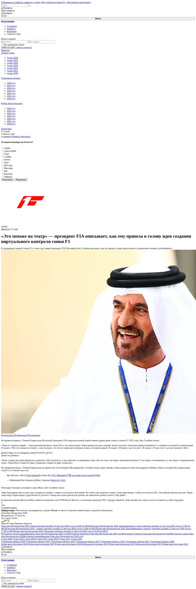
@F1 (53, 475)
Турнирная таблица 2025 (38, 541)
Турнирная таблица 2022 (112, 541)
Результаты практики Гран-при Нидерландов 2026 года (95, 534)
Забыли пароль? (24, 47)
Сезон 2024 (29, 539)
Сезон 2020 (76, 539)
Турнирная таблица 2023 (88, 541)
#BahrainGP (62, 475)
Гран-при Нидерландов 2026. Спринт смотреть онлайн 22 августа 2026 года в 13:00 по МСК (51, 528)
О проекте (12, 26)
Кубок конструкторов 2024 (68, 544)
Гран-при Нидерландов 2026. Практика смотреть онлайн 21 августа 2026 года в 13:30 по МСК (61, 531)
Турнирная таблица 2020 (162, 541)
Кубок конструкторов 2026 (14, 544)
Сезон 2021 (64, 539)
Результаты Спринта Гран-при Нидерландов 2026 (146, 534)
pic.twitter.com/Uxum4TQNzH (86, 475)
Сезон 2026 (6, 539)
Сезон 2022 (53, 539)
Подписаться (7, 435)
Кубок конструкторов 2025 (41, 544)
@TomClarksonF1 (32, 475)
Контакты (12, 31)
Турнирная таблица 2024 (63, 541)
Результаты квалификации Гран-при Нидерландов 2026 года (53, 536)
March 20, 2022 (58, 480)
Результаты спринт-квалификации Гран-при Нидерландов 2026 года (34, 534)
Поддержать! (34, 435)
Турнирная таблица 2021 (137, 541)
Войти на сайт (8, 48)
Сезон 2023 (41, 539)
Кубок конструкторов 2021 (148, 544)
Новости (5, 229)
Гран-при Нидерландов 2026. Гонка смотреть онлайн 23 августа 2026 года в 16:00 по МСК (45, 526)
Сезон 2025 (18, 539)
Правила (11, 29)
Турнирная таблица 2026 (13, 541)
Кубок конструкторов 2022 (121, 544)
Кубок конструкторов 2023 (95, 544)
